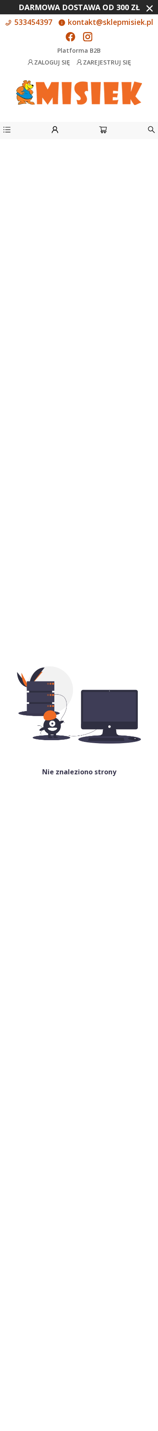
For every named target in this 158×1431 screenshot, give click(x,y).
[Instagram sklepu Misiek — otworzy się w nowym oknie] (87, 37)
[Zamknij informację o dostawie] (149, 8)
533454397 (32, 22)
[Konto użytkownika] (55, 131)
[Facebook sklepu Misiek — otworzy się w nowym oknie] (70, 37)
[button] (7, 131)
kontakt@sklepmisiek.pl (109, 22)
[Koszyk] (103, 131)
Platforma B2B (79, 50)
